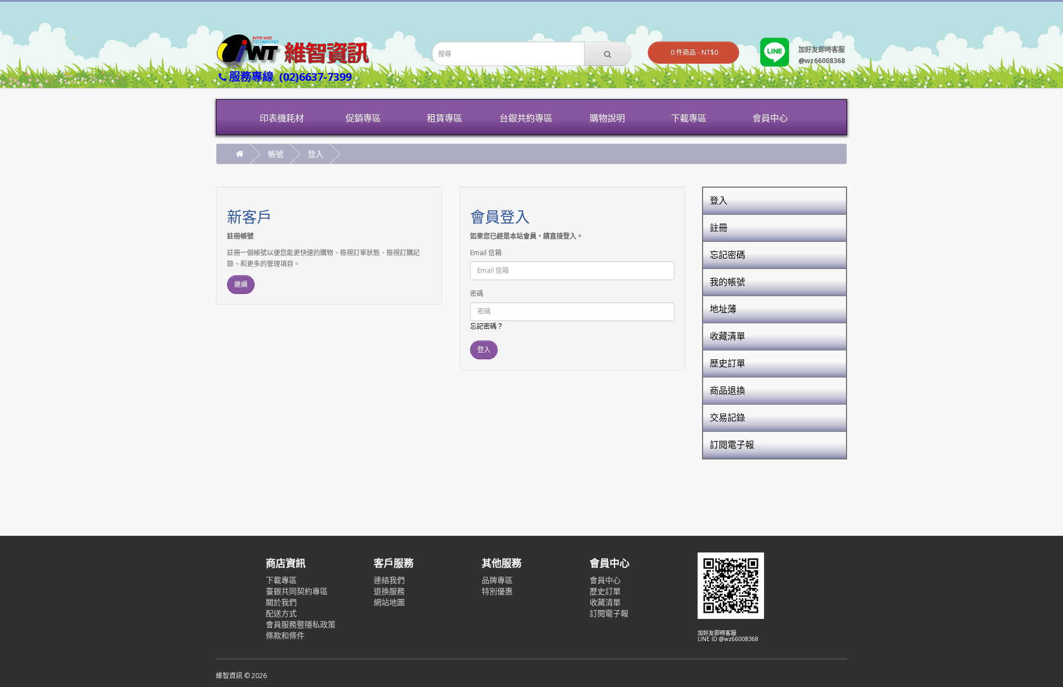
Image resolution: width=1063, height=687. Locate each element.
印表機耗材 (282, 118)
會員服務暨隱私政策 (301, 624)
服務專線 (289, 76)
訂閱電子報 (732, 444)
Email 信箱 (486, 252)
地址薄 (723, 309)
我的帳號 (727, 282)
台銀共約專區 (526, 118)
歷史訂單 (727, 363)
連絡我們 (389, 580)
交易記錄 (727, 417)
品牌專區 (497, 580)
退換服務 (389, 591)
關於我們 (281, 602)
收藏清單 (727, 336)
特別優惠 (497, 591)
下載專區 (688, 118)
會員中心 (770, 118)
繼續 (240, 284)
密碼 (476, 293)
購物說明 (607, 118)
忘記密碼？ (486, 326)
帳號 (275, 153)
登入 (315, 153)
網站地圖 (389, 602)
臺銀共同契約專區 (297, 591)
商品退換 (727, 390)
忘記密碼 (727, 255)
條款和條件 (285, 635)
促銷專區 (363, 118)
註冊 (718, 227)
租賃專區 (444, 118)
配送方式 (281, 613)
